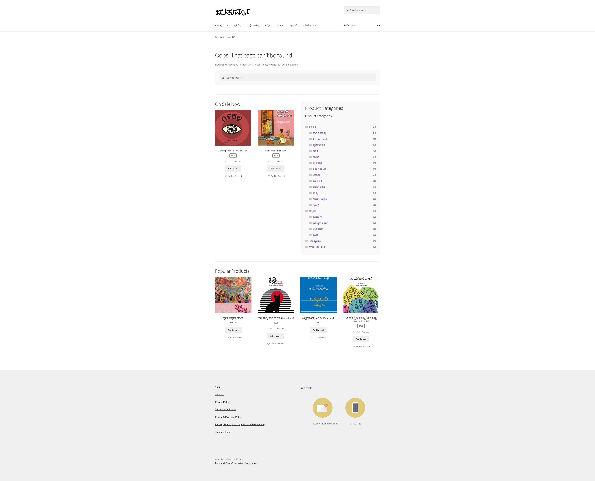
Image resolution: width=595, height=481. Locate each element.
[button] (233, 176)
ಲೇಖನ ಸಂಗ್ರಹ (320, 198)
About (218, 386)
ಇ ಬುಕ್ (293, 25)
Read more (361, 339)
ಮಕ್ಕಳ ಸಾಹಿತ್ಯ (253, 25)
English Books (320, 138)
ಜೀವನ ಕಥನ (319, 186)
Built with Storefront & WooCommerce (236, 463)
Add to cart (233, 168)
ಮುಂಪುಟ (220, 25)
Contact (219, 394)
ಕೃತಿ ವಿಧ (237, 25)
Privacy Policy (222, 401)
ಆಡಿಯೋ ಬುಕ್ (309, 25)
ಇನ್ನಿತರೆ (268, 25)
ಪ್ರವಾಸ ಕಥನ (319, 144)
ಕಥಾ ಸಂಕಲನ (319, 168)
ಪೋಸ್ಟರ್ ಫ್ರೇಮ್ (320, 222)
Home (221, 36)
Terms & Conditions (225, 409)
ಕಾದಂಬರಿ (317, 162)
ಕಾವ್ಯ (315, 192)
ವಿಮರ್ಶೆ (316, 174)
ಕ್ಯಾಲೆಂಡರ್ (318, 228)
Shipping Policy (223, 431)
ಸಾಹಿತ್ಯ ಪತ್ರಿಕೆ (315, 240)
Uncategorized (317, 246)
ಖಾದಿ (315, 234)
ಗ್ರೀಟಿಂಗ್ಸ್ (317, 216)
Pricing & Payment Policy (228, 416)
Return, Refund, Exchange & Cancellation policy (240, 424)
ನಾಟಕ (316, 156)
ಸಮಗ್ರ (316, 204)
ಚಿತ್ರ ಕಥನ (317, 180)
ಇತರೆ (315, 150)
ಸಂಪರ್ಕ (281, 25)
